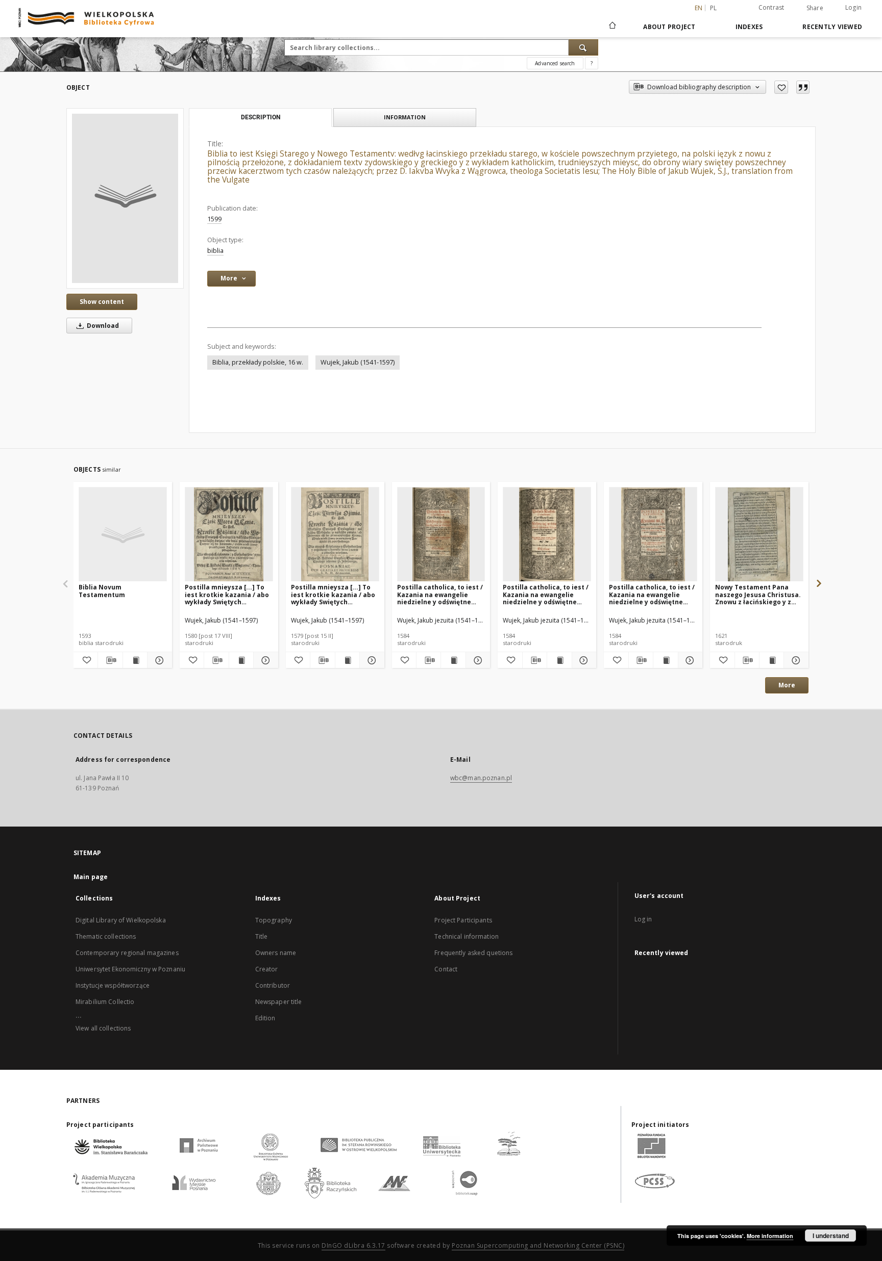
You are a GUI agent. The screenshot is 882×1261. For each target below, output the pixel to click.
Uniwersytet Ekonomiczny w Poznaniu (130, 969)
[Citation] (803, 87)
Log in (643, 919)
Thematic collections (106, 936)
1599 (214, 219)
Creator (266, 969)
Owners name (275, 952)
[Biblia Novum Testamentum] (122, 534)
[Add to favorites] (781, 87)
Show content (102, 301)
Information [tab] (405, 117)
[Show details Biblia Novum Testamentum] (158, 660)
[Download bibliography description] (110, 660)
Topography (273, 920)
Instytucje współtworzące (113, 985)
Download (102, 325)
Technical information (466, 936)
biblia (215, 250)
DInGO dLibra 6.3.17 (353, 1245)
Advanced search (555, 63)
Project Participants (463, 920)
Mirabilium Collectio (105, 1001)
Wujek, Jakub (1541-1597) (358, 362)
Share (814, 8)
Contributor (272, 985)
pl (713, 8)
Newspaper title (278, 1001)
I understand (831, 1235)
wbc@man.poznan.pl (481, 778)
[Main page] (611, 26)
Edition (265, 1018)
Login (853, 7)
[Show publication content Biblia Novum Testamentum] (135, 660)
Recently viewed (832, 26)
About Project (669, 26)
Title (261, 936)
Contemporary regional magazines (127, 952)
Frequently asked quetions (473, 952)
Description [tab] (260, 117)
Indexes (749, 26)
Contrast (771, 7)
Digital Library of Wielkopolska (121, 920)
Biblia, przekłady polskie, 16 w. (257, 362)
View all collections (103, 1028)
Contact (445, 969)
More (786, 685)
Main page (91, 876)
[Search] (583, 47)
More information (770, 1236)
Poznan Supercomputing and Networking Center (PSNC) (538, 1245)
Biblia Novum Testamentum (102, 591)
